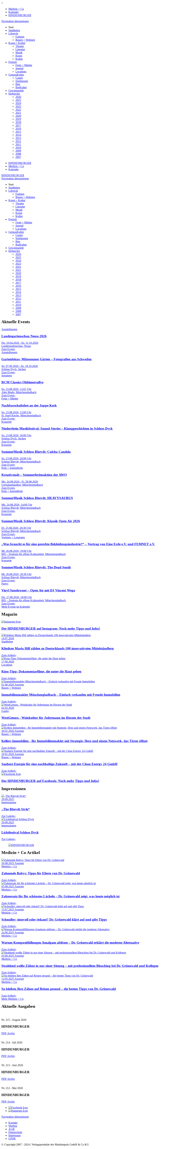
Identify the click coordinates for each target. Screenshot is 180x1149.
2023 (18, 106)
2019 (18, 119)
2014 (18, 134)
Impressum (14, 1135)
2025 (18, 100)
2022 (18, 109)
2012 (18, 141)
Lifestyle (13, 33)
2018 (18, 122)
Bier (17, 84)
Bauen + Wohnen (25, 39)
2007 (18, 157)
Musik (18, 52)
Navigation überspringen (15, 21)
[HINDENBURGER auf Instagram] (18, 1110)
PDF (4, 1033)
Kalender (13, 12)
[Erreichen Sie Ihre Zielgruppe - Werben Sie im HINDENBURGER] (21, 845)
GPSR (12, 1138)
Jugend (19, 68)
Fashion (19, 36)
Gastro (19, 77)
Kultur (19, 58)
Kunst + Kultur (16, 43)
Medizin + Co (16, 8)
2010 (18, 147)
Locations (20, 71)
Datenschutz (15, 1132)
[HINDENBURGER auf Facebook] (18, 1107)
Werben (12, 1125)
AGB (11, 1129)
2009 (18, 150)
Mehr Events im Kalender (15, 606)
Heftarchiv (14, 93)
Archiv (11, 1033)
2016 (18, 128)
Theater (19, 46)
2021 (18, 112)
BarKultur (21, 87)
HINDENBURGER (19, 15)
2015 (18, 131)
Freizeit (12, 62)
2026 (18, 96)
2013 (18, 138)
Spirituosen (21, 81)
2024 (18, 103)
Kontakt (12, 1122)
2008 (18, 153)
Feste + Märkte (23, 65)
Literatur (20, 49)
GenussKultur (16, 74)
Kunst (18, 55)
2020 (18, 115)
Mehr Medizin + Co (12, 998)
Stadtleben (14, 30)
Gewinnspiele (16, 90)
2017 (18, 125)
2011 (18, 144)
